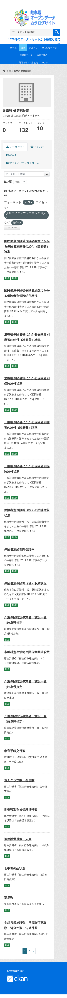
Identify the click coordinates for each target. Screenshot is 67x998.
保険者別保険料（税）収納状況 (25, 583)
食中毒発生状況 (14, 868)
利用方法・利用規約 (28, 62)
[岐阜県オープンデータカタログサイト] (33, 11)
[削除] (31, 202)
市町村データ (26, 55)
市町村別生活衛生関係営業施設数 (27, 652)
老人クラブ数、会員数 (19, 780)
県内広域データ (49, 47)
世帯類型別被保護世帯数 (21, 809)
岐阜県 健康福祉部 (22, 70)
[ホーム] (3, 70)
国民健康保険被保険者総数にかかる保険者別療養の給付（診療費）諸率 (27, 246)
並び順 (8, 181)
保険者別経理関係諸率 (19, 549)
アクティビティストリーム (24, 163)
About (12, 155)
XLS (7, 278)
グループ (33, 47)
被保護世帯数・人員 (17, 839)
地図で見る (42, 55)
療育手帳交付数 (14, 751)
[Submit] (47, 173)
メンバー (39, 146)
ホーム (13, 47)
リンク (45, 62)
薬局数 (8, 897)
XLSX (14, 278)
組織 (23, 47)
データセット (17, 146)
